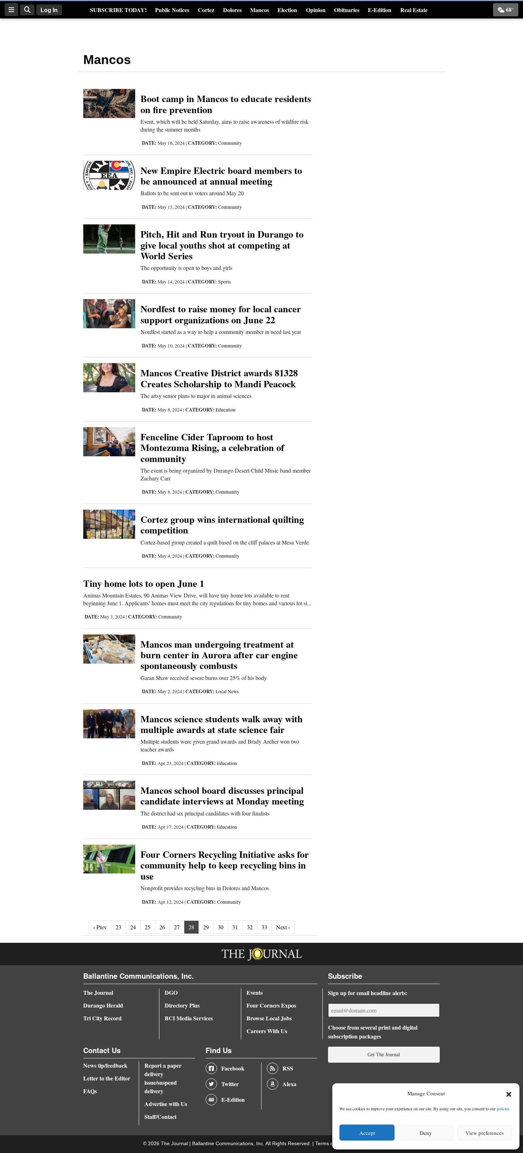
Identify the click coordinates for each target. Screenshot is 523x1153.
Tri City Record (102, 1018)
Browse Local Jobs (269, 1018)
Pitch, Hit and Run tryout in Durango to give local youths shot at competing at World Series (222, 244)
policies (503, 1108)
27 (177, 927)
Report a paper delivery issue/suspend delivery (162, 1078)
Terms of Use (331, 1143)
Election (287, 10)
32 (250, 927)
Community (230, 143)
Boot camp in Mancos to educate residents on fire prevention (226, 103)
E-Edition (379, 10)
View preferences (484, 1132)
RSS (287, 1068)
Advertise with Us (165, 1104)
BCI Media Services (189, 1018)
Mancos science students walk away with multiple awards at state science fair (222, 724)
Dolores (232, 10)
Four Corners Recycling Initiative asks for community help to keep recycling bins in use (225, 865)
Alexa (289, 1084)
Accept (367, 1132)
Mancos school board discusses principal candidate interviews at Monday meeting (222, 795)
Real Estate (414, 10)
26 (162, 927)
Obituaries (346, 10)
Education (226, 410)
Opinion (316, 10)
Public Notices (172, 10)
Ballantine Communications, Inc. (228, 1143)
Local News (227, 691)
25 (147, 927)
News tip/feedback (105, 1065)
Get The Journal (384, 1054)
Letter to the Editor (106, 1078)
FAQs (90, 1091)
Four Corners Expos (271, 1005)
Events (255, 992)
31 (235, 927)
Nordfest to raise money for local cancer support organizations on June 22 (221, 314)
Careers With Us (267, 1031)
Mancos (259, 10)
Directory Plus (182, 1005)
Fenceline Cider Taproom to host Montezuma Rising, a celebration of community (212, 447)
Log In (49, 10)
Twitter (230, 1084)
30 (220, 927)
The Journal (98, 992)
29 (206, 927)
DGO (171, 992)
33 (264, 927)
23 (118, 927)
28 (191, 927)
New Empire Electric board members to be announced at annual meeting (221, 175)
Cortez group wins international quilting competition (222, 524)
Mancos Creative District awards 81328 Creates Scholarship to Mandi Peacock (219, 378)
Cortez (206, 10)
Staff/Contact (160, 1116)
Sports (224, 281)
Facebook (232, 1068)
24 (133, 927)
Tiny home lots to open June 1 (143, 583)
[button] (508, 1093)
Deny (426, 1132)
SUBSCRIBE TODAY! (118, 10)
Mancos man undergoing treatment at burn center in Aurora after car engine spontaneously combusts (219, 655)
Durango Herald (103, 1005)
